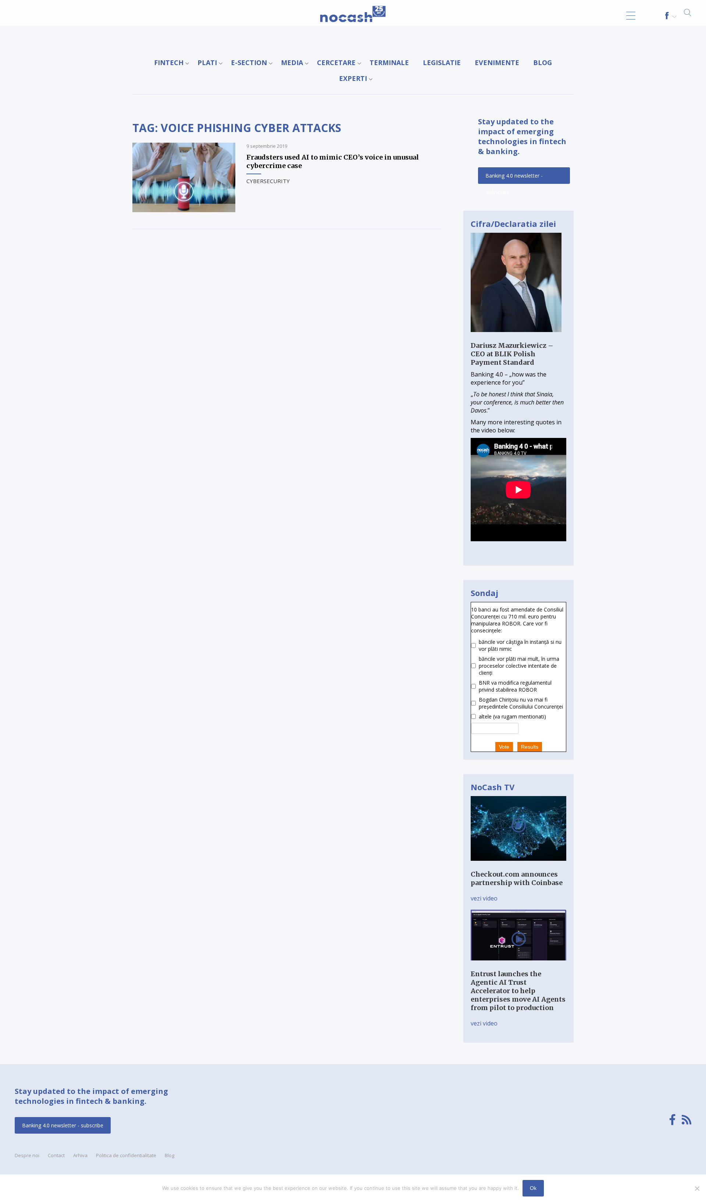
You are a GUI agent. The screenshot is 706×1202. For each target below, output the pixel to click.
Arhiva (80, 1155)
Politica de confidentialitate (126, 1155)
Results (529, 747)
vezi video (484, 898)
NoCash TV (492, 786)
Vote (504, 747)
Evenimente (497, 62)
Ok (533, 1188)
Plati (207, 62)
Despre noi (27, 1155)
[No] (696, 1188)
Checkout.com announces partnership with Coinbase (517, 878)
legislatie (442, 62)
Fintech (168, 62)
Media (292, 62)
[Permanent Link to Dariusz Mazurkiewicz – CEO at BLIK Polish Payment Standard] (516, 337)
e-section (249, 62)
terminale (389, 62)
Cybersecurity (268, 181)
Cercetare (336, 62)
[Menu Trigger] (630, 16)
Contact (56, 1155)
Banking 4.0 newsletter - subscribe (514, 178)
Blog (542, 62)
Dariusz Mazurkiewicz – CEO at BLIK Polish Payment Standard (512, 354)
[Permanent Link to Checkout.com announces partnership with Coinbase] (518, 866)
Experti (353, 78)
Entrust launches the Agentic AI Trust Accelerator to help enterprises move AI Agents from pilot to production (518, 991)
